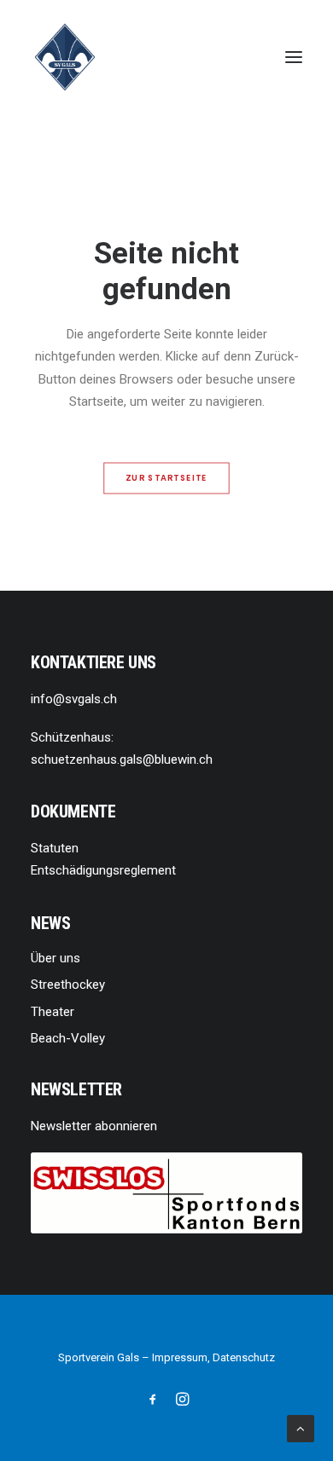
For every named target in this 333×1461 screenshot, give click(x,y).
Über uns (55, 958)
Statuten (55, 848)
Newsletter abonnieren (94, 1126)
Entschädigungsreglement (103, 870)
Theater (52, 1011)
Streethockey (68, 984)
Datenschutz (244, 1357)
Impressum (179, 1357)
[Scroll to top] (300, 1427)
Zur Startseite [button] (166, 478)
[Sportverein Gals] (65, 57)
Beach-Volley (68, 1038)
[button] (293, 57)
